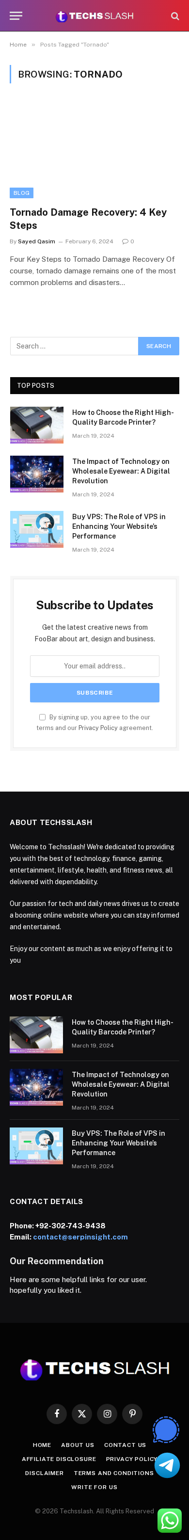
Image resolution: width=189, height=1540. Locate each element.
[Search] (174, 16)
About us (77, 1445)
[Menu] (16, 16)
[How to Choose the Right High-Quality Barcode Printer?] (36, 425)
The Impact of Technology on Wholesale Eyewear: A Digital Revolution (121, 471)
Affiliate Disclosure (59, 1459)
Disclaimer (44, 1473)
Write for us (94, 1487)
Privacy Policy (98, 727)
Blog (22, 193)
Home (42, 1445)
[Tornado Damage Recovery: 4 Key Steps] (94, 150)
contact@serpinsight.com (80, 1237)
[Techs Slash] (94, 16)
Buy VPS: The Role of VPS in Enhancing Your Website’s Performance (119, 526)
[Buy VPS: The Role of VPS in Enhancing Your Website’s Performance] (36, 529)
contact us (125, 1445)
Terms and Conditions (114, 1473)
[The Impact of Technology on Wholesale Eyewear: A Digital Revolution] (36, 474)
